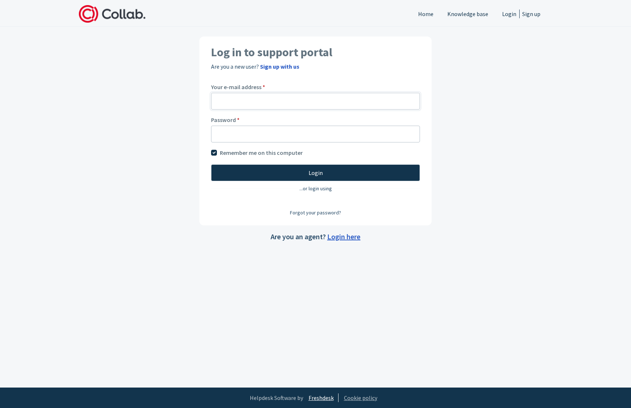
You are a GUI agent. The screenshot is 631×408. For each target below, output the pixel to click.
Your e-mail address (238, 87)
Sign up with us (279, 66)
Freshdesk (321, 397)
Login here (343, 236)
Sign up (531, 14)
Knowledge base (467, 14)
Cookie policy (360, 397)
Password (225, 119)
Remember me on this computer (261, 152)
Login (509, 14)
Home (425, 14)
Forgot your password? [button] (315, 212)
